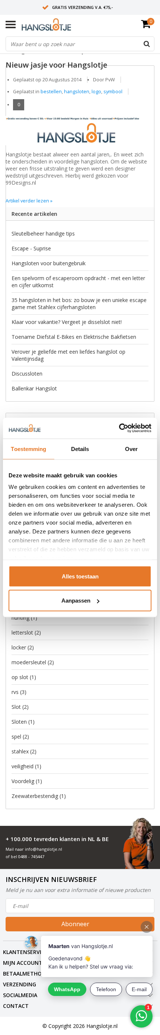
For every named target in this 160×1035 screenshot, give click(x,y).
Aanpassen (75, 600)
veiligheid (26, 766)
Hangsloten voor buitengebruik (49, 263)
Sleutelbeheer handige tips (43, 233)
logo (96, 91)
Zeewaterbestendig (39, 795)
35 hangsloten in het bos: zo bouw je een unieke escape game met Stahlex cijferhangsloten (79, 303)
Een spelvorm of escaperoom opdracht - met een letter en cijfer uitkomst (78, 282)
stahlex (24, 751)
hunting (24, 617)
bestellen (51, 91)
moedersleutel (33, 662)
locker (23, 647)
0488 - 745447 (31, 856)
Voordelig (27, 781)
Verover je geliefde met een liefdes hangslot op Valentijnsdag (68, 355)
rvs (19, 691)
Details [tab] (80, 448)
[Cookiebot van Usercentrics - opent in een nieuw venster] (118, 428)
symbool (112, 91)
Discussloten (27, 373)
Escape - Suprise (31, 248)
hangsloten (76, 91)
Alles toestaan (80, 576)
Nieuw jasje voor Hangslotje (56, 64)
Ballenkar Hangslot (34, 388)
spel (20, 736)
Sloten (23, 721)
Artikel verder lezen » (29, 201)
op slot (24, 677)
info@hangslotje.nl (43, 849)
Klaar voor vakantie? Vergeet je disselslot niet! (67, 321)
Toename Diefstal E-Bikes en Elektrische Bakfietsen (74, 336)
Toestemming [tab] (28, 448)
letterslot (26, 632)
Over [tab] (131, 448)
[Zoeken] (146, 44)
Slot (20, 706)
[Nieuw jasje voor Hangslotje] (77, 114)
